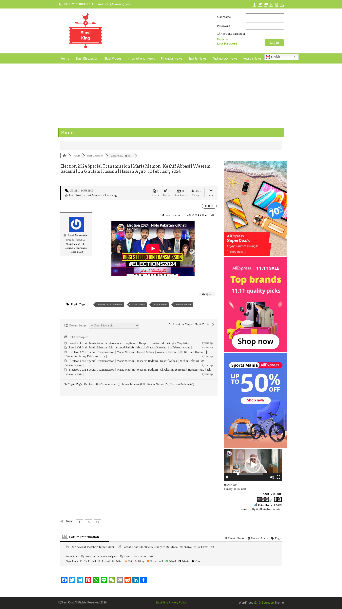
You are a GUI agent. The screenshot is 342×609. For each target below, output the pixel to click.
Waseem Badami (183, 304)
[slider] (250, 474)
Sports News (197, 58)
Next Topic (203, 324)
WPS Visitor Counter (269, 509)
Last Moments (95, 195)
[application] (253, 465)
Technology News (224, 58)
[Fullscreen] (278, 477)
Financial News (171, 58)
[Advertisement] (171, 96)
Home (65, 58)
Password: (224, 26)
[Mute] (272, 477)
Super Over (106, 547)
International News (141, 58)
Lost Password (227, 43)
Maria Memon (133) (134, 384)
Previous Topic (182, 324)
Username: (224, 17)
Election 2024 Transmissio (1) (102, 384)
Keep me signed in (232, 33)
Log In (274, 43)
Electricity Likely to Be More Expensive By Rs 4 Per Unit (176, 547)
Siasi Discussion (86, 58)
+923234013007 (79, 4)
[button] (253, 465)
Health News (252, 58)
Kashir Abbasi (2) (157, 384)
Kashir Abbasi (160, 304)
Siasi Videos (113, 58)
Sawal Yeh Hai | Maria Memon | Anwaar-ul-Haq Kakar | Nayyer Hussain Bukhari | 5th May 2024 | (129, 343)
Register (223, 39)
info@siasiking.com (118, 4)
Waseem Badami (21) (181, 384)
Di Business (266, 602)
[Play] (227, 477)
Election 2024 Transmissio (110, 304)
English (275, 57)
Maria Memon (138, 304)
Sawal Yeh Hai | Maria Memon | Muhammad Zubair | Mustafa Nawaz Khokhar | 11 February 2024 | (130, 347)
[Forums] (64, 155)
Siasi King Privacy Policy (171, 602)
